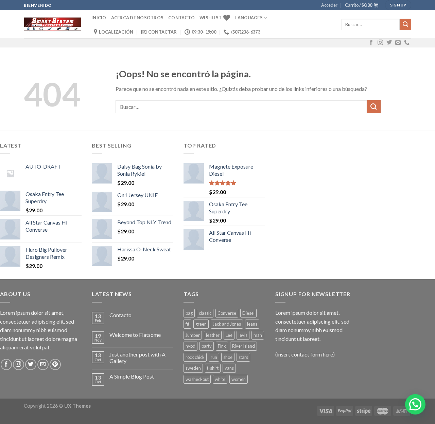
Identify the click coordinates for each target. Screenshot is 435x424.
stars (243, 357)
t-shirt (213, 368)
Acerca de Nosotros (137, 17)
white (220, 379)
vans (229, 368)
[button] (415, 404)
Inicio (98, 17)
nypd (190, 346)
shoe (227, 357)
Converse (227, 313)
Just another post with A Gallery (137, 357)
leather (213, 335)
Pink (222, 346)
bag (189, 313)
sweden (193, 368)
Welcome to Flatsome (135, 334)
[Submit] (405, 24)
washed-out (197, 379)
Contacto (181, 17)
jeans (252, 324)
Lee (229, 335)
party (207, 346)
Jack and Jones (227, 324)
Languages (249, 17)
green (201, 324)
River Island (243, 346)
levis (243, 335)
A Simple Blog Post (131, 376)
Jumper (193, 335)
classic (205, 313)
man (258, 335)
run (214, 357)
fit (187, 324)
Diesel (248, 313)
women (238, 379)
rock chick (195, 357)
